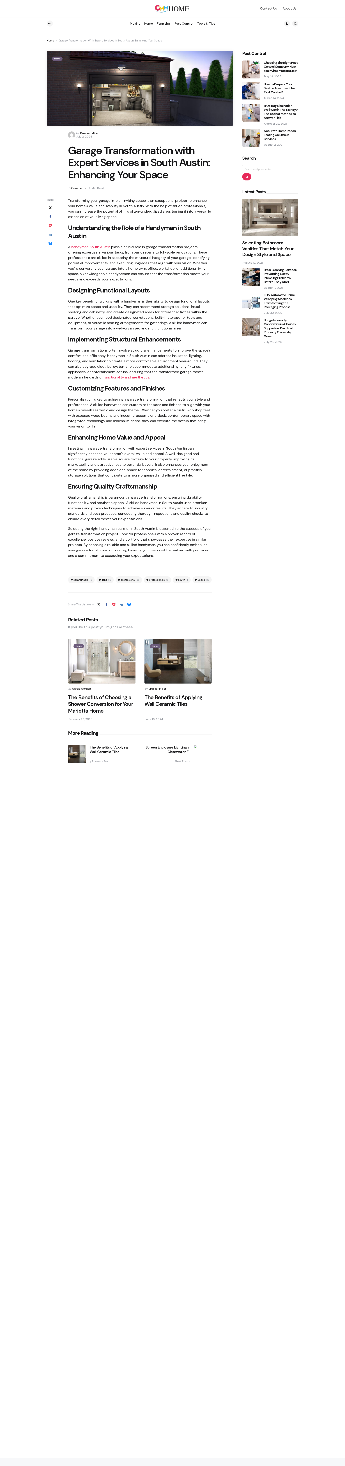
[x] (50, 208)
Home (50, 40)
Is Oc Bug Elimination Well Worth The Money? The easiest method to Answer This (281, 112)
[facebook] (50, 217)
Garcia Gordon (81, 689)
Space (203, 580)
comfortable (82, 580)
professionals (159, 580)
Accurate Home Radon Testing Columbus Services (280, 135)
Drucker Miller (89, 133)
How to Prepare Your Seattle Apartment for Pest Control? (279, 88)
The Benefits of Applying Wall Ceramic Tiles (173, 700)
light (106, 580)
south (183, 580)
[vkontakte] (50, 235)
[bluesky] (50, 244)
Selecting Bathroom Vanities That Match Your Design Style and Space (268, 248)
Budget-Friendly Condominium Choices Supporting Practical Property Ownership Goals (280, 328)
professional (130, 580)
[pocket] (50, 226)
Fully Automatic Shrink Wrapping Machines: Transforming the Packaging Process (279, 301)
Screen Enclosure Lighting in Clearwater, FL (168, 749)
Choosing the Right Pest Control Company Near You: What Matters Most (281, 67)
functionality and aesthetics (126, 377)
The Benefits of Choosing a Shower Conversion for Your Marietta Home (100, 704)
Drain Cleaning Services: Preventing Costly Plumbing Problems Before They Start (280, 276)
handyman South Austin (90, 247)
